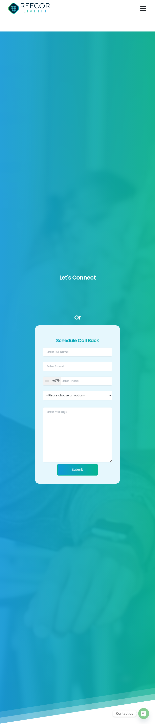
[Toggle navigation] (143, 8)
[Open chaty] (143, 713)
